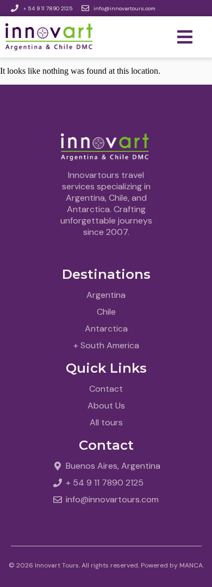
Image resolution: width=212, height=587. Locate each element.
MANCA (191, 565)
